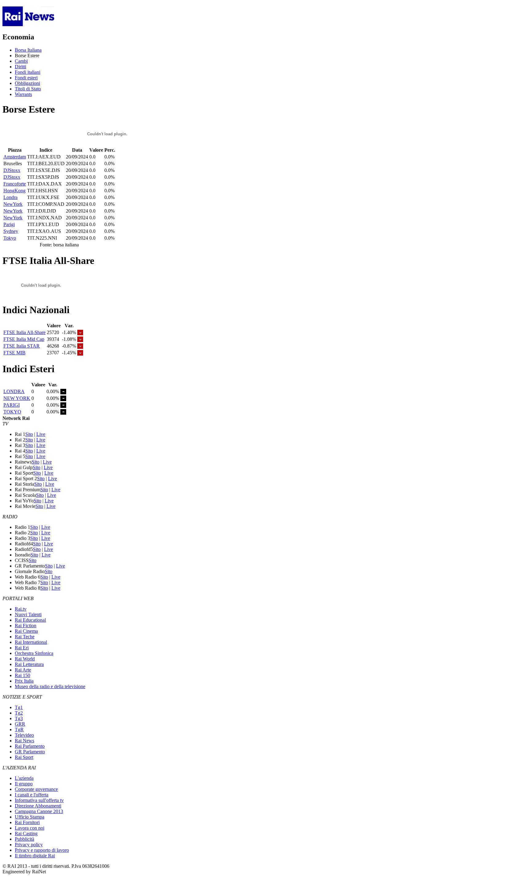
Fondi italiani (27, 72)
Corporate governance (36, 789)
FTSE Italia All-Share (24, 332)
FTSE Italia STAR (21, 346)
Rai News (24, 740)
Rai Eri (22, 647)
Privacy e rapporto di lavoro (42, 850)
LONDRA (14, 391)
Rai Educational (30, 620)
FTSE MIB (14, 352)
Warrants (23, 94)
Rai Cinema (26, 631)
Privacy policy (29, 844)
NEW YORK (16, 398)
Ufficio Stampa (29, 816)
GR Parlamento (30, 751)
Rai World (25, 658)
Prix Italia (24, 681)
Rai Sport (24, 757)
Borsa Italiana (28, 50)
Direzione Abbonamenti (38, 805)
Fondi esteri (26, 77)
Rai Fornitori (27, 822)
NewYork (12, 204)
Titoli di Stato (28, 88)
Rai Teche (24, 636)
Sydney (10, 231)
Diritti (20, 66)
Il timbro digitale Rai (35, 855)
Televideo (24, 735)
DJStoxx (11, 170)
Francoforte (14, 183)
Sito (29, 434)
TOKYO (12, 411)
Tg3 (19, 718)
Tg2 (19, 713)
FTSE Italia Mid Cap (23, 339)
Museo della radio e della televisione (50, 686)
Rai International (31, 642)
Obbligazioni (27, 83)
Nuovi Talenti (28, 614)
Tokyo (9, 238)
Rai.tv (20, 609)
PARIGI (11, 405)
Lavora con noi (29, 828)
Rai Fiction (25, 625)
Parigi (9, 224)
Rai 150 (22, 675)
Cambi (21, 61)
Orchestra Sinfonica (34, 653)
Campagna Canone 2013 (39, 811)
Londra (10, 197)
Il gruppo (24, 783)
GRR (20, 724)
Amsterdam (14, 156)
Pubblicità (24, 839)
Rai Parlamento (30, 746)
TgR (19, 729)
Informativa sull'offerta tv (39, 800)
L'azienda (24, 778)
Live (40, 434)
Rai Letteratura (29, 664)
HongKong (14, 190)
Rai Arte (23, 669)
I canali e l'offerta (31, 794)
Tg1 (19, 707)
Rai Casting (26, 833)
